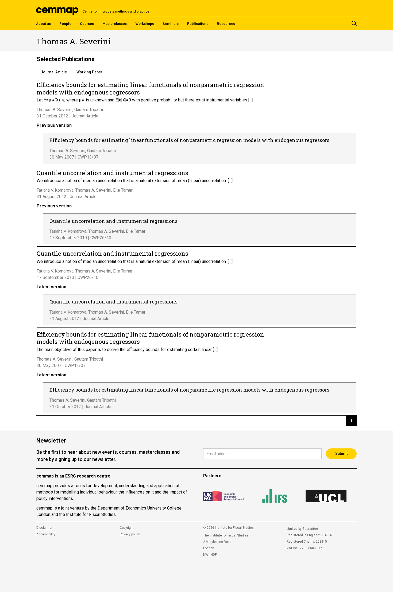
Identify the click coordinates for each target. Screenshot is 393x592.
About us (43, 23)
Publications (197, 23)
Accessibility (45, 534)
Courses (87, 23)
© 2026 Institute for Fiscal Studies (228, 528)
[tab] (53, 72)
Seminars (171, 23)
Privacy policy (130, 534)
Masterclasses (114, 23)
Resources (226, 23)
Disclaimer (44, 528)
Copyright (127, 528)
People (65, 23)
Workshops (144, 23)
